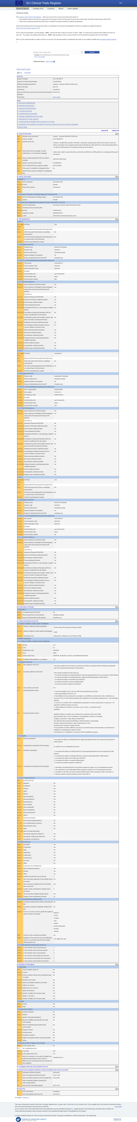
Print (20, 73)
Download (28, 73)
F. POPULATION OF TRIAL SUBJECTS (28, 119)
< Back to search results (23, 69)
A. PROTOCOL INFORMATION (26, 103)
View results (56, 97)
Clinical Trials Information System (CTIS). (28, 28)
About (61, 9)
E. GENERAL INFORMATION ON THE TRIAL (30, 116)
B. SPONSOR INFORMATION (25, 106)
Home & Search (22, 9)
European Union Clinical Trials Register (30, 17)
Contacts (50, 9)
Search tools (49, 61)
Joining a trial (38, 9)
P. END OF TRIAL (22, 127)
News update (73, 9)
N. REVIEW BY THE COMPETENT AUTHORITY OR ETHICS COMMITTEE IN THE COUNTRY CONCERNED (47, 124)
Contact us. (26, 1097)
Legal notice (118, 1106)
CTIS (71, 1109)
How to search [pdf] (39, 56)
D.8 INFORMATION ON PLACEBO (27, 114)
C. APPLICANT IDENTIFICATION (26, 108)
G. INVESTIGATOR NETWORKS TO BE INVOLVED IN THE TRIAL (35, 122)
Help (120, 3)
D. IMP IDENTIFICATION (24, 111)
